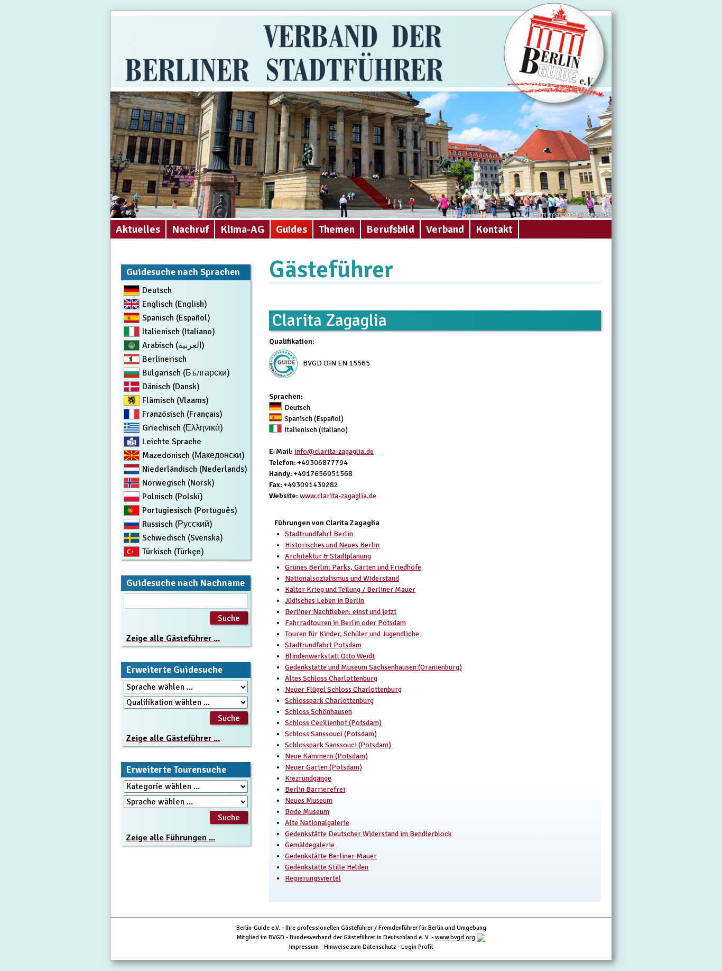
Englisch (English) (174, 304)
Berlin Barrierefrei (315, 789)
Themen (337, 229)
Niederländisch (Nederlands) (194, 469)
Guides (291, 229)
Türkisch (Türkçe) (173, 551)
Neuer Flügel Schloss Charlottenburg (343, 689)
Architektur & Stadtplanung (328, 556)
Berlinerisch (164, 359)
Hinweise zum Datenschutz (360, 947)
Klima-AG (242, 229)
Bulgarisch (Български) (186, 373)
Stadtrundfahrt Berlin (319, 533)
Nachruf (190, 229)
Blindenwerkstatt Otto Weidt (330, 656)
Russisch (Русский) (177, 524)
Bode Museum (307, 811)
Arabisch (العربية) (173, 345)
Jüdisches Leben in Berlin (324, 600)
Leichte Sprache (171, 441)
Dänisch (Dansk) (171, 386)
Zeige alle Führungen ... (170, 837)
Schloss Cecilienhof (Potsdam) (333, 722)
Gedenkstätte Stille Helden (326, 867)
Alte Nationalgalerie (317, 822)
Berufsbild (390, 229)
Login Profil (417, 947)
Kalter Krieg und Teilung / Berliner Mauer (350, 589)
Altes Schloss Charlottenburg (331, 678)
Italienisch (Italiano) (178, 331)
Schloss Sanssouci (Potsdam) (331, 733)
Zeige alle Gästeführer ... (173, 638)
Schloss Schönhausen (318, 711)
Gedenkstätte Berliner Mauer (331, 855)
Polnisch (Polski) (172, 496)
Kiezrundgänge (308, 778)
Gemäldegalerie (310, 844)
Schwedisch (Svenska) (182, 538)
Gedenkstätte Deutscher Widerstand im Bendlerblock (368, 833)
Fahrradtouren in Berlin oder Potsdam (345, 622)
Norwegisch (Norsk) (178, 483)
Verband (445, 229)
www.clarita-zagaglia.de (338, 495)
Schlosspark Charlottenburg (329, 700)
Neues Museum (308, 800)
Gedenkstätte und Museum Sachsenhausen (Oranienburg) (373, 667)
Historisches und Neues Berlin (332, 545)
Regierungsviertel (313, 878)
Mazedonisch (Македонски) (193, 455)
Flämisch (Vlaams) (175, 400)
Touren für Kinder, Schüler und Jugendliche (352, 633)
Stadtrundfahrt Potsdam (323, 644)
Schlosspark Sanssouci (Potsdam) (338, 744)
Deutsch (157, 290)
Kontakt (494, 229)
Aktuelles (138, 229)
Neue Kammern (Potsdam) (326, 756)
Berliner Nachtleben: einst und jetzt (340, 611)
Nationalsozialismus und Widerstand (342, 578)
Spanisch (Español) (176, 318)
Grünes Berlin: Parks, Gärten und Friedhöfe (353, 567)
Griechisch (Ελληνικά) (182, 428)
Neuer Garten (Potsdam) (323, 767)
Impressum (304, 947)
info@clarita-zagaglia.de (334, 451)
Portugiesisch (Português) (189, 510)
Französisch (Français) (182, 414)
